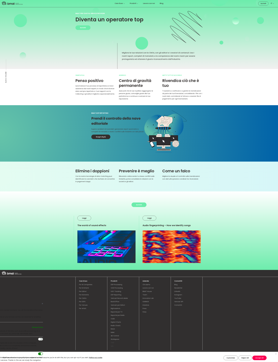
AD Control (115, 336)
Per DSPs (82, 302)
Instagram (178, 295)
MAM (112, 332)
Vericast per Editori (118, 305)
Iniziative (146, 305)
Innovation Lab (148, 298)
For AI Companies (85, 284)
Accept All (259, 358)
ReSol (113, 329)
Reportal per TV (116, 312)
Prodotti (133, 3)
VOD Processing (117, 288)
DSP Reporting (116, 295)
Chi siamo (146, 284)
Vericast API (178, 302)
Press (144, 308)
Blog (161, 3)
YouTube (177, 298)
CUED (113, 319)
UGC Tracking (116, 291)
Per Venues (83, 305)
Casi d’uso (119, 3)
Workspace (115, 339)
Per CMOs (82, 298)
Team (145, 295)
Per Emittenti (84, 288)
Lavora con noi (149, 3)
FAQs (144, 312)
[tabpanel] (139, 133)
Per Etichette (84, 295)
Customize (231, 358)
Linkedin (177, 291)
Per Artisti (82, 308)
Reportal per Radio (118, 315)
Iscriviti (263, 3)
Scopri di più (101, 137)
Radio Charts (115, 325)
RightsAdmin (115, 308)
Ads (112, 346)
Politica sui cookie (95, 357)
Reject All (245, 358)
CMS (112, 343)
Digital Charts (116, 322)
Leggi (84, 218)
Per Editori (82, 291)
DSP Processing (116, 284)
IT (271, 3)
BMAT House (147, 291)
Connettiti (178, 305)
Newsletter (178, 288)
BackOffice (115, 302)
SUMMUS (146, 302)
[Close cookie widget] (275, 353)
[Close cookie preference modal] (42, 303)
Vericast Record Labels (119, 298)
